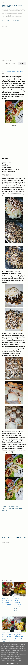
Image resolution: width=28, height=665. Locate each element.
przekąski (17, 508)
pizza (13, 508)
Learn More (10, 663)
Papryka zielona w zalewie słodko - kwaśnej (18, 602)
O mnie (4, 20)
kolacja (6, 508)
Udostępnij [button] (4, 506)
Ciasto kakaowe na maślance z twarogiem (7, 601)
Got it (19, 663)
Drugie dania (11, 20)
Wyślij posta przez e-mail (13, 506)
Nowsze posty (6, 537)
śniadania (21, 508)
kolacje (10, 508)
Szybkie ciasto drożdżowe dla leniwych (7, 635)
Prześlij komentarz (18, 610)
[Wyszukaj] (25, 2)
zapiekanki (4, 510)
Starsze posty (21, 537)
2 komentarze (11, 606)
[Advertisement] (14, 42)
